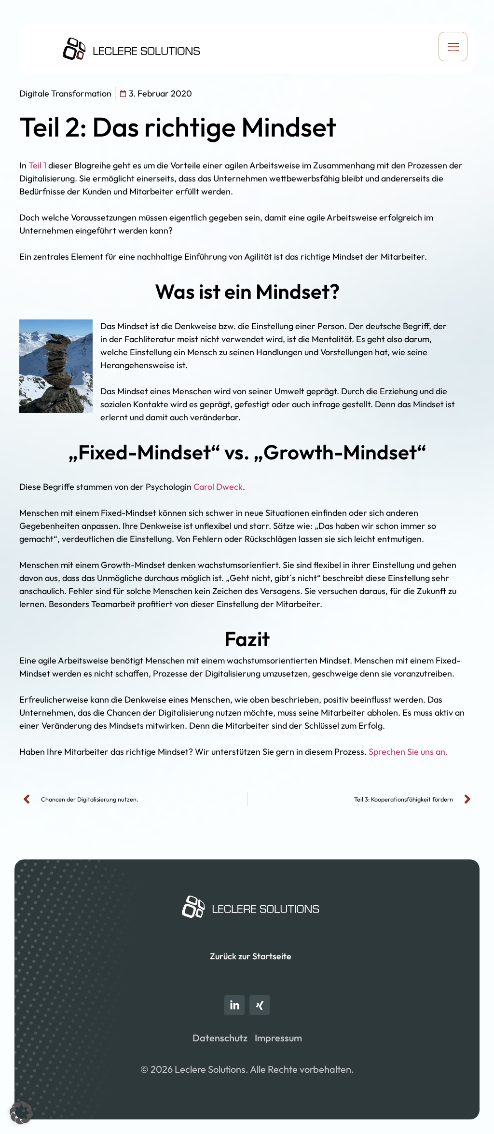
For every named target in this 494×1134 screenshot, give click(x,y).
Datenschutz (219, 1038)
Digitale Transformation (65, 93)
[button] (453, 48)
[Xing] (259, 1005)
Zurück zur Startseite (250, 956)
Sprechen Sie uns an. (408, 751)
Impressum (278, 1038)
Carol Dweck (218, 486)
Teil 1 (37, 165)
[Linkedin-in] (234, 1005)
